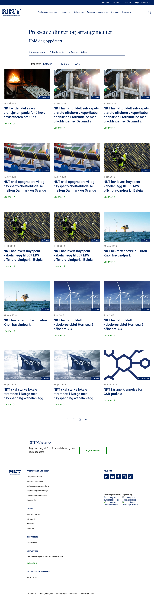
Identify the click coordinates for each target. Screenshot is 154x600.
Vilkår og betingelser (46, 593)
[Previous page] (62, 419)
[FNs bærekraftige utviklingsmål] (111, 503)
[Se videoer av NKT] (112, 476)
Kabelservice (31, 500)
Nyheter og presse (33, 514)
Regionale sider (141, 2)
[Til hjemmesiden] (11, 12)
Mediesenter (58, 52)
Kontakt (105, 2)
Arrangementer (38, 52)
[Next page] (92, 419)
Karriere (116, 2)
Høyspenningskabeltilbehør (37, 495)
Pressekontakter (79, 52)
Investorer (127, 2)
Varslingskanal (32, 577)
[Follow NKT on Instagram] (124, 476)
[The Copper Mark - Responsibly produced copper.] (130, 503)
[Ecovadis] (130, 498)
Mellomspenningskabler (36, 481)
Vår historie (31, 519)
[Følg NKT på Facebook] (118, 476)
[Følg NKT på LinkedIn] (106, 476)
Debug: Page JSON (87, 593)
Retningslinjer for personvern (66, 593)
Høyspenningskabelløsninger (37, 491)
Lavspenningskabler (34, 477)
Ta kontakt (31, 563)
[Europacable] (111, 498)
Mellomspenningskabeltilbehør (38, 486)
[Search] (149, 12)
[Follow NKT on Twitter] (130, 476)
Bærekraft (30, 528)
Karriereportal (32, 543)
